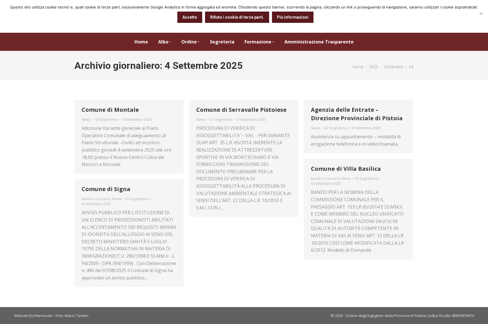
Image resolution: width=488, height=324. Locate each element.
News (86, 119)
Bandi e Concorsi (325, 178)
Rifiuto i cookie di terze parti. (237, 17)
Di (106, 119)
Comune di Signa (106, 189)
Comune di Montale (110, 109)
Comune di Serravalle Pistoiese (241, 109)
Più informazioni (292, 17)
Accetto (189, 17)
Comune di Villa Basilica (346, 168)
